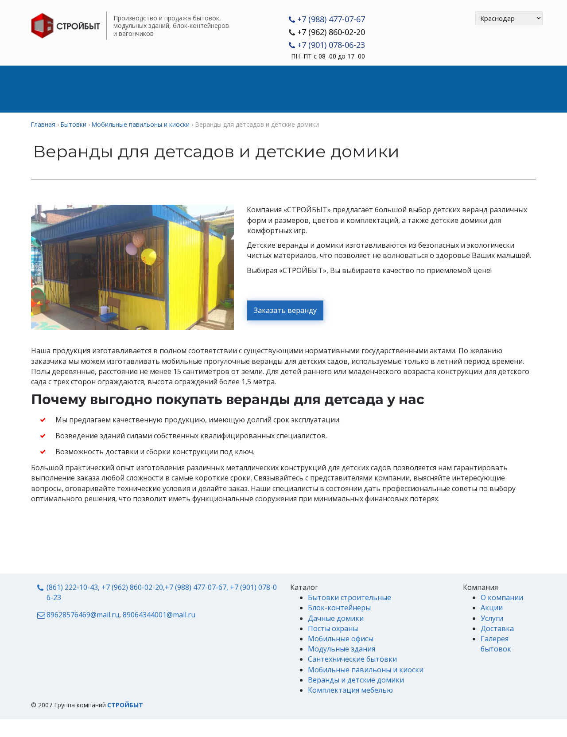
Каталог (108, 89)
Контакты (457, 89)
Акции (161, 89)
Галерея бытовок (496, 644)
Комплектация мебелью (350, 690)
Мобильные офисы (340, 638)
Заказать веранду (285, 310)
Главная (52, 89)
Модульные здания (341, 649)
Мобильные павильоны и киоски (365, 670)
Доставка (269, 89)
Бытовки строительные (349, 597)
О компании (336, 89)
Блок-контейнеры (339, 607)
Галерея (399, 89)
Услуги (212, 89)
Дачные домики (336, 618)
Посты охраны (333, 628)
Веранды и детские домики (356, 680)
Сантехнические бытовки (352, 659)
